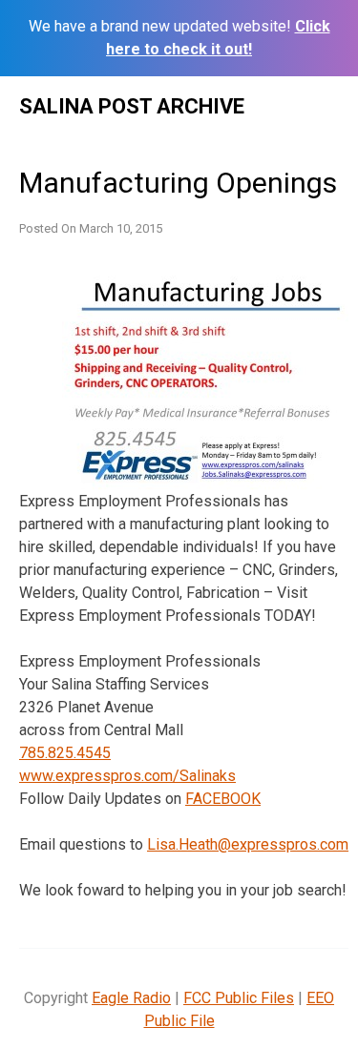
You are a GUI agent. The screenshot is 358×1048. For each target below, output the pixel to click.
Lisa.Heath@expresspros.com (247, 844)
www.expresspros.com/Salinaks (127, 776)
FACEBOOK (223, 799)
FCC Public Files (238, 998)
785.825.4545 (65, 753)
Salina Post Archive (131, 106)
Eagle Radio (131, 998)
